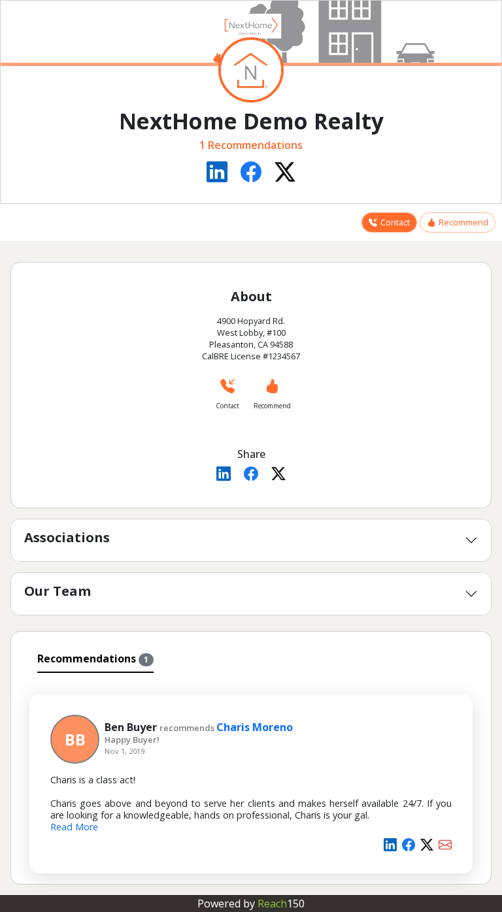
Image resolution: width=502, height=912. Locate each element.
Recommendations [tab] (92, 658)
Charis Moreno (254, 727)
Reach (281, 903)
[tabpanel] (251, 775)
